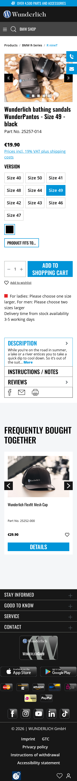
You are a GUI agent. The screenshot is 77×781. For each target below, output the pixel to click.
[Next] (68, 78)
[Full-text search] (13, 29)
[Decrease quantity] (8, 269)
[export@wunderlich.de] (71, 69)
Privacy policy (35, 746)
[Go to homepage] (24, 13)
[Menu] (5, 29)
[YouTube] (38, 714)
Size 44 (35, 190)
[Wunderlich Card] (38, 648)
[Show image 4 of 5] (44, 96)
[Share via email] (21, 392)
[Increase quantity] (21, 269)
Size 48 (14, 190)
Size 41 (56, 178)
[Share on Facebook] (9, 392)
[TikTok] (65, 714)
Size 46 (56, 203)
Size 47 (14, 215)
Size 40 (14, 178)
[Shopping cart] (74, 29)
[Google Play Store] (58, 672)
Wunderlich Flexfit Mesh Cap (28, 504)
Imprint (28, 738)
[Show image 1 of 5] (28, 96)
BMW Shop (28, 29)
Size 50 (35, 178)
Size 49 (56, 190)
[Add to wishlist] (67, 535)
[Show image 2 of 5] (33, 96)
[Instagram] (25, 714)
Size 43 (35, 203)
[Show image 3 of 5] (38, 96)
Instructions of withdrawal (35, 754)
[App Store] (18, 672)
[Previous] (8, 78)
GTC (45, 738)
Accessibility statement (38, 762)
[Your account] (68, 775)
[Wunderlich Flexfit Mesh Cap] (38, 476)
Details (38, 547)
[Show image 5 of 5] (49, 96)
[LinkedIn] (51, 714)
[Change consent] (16, 775)
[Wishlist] (59, 775)
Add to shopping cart (50, 269)
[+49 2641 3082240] (71, 56)
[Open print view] (35, 392)
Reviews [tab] (17, 382)
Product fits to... (21, 243)
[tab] (38, 352)
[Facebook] (12, 714)
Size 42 (14, 203)
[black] (9, 229)
